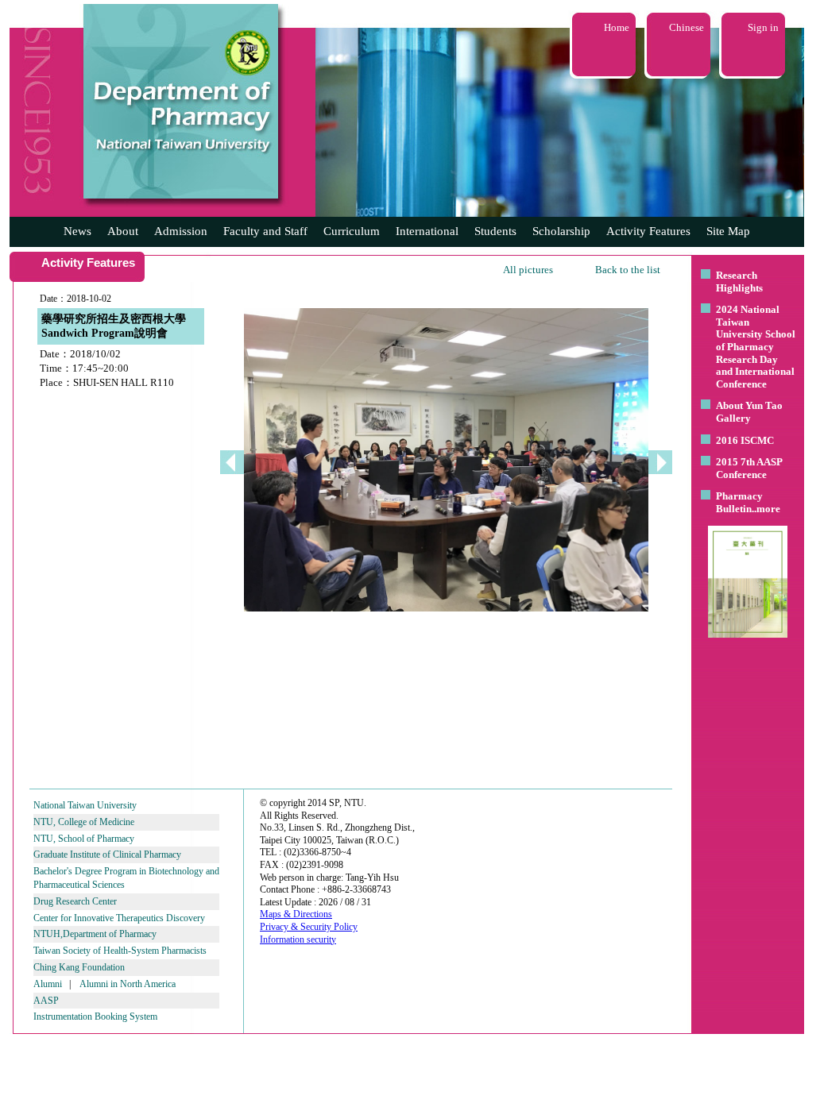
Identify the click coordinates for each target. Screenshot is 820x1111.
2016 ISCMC (745, 440)
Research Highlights (739, 281)
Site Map (728, 231)
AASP (46, 1000)
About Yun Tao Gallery (749, 411)
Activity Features (648, 231)
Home (616, 27)
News (77, 231)
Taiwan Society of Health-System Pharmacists (120, 950)
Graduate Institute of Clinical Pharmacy (107, 854)
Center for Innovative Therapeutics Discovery (119, 918)
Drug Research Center (75, 901)
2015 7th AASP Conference (749, 468)
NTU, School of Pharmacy (83, 838)
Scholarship (561, 231)
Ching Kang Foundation (79, 967)
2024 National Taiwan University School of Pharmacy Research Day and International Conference (755, 346)
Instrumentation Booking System (95, 1016)
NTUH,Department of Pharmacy (95, 933)
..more (766, 509)
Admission (180, 231)
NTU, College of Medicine (83, 821)
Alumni (47, 983)
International (427, 231)
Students (495, 231)
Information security (298, 939)
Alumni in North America (127, 983)
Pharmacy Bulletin (739, 502)
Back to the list (627, 270)
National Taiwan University (85, 805)
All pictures (528, 270)
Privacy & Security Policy (309, 926)
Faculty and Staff (265, 231)
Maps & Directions (296, 914)
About (122, 231)
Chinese (686, 27)
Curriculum (351, 231)
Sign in (763, 27)
